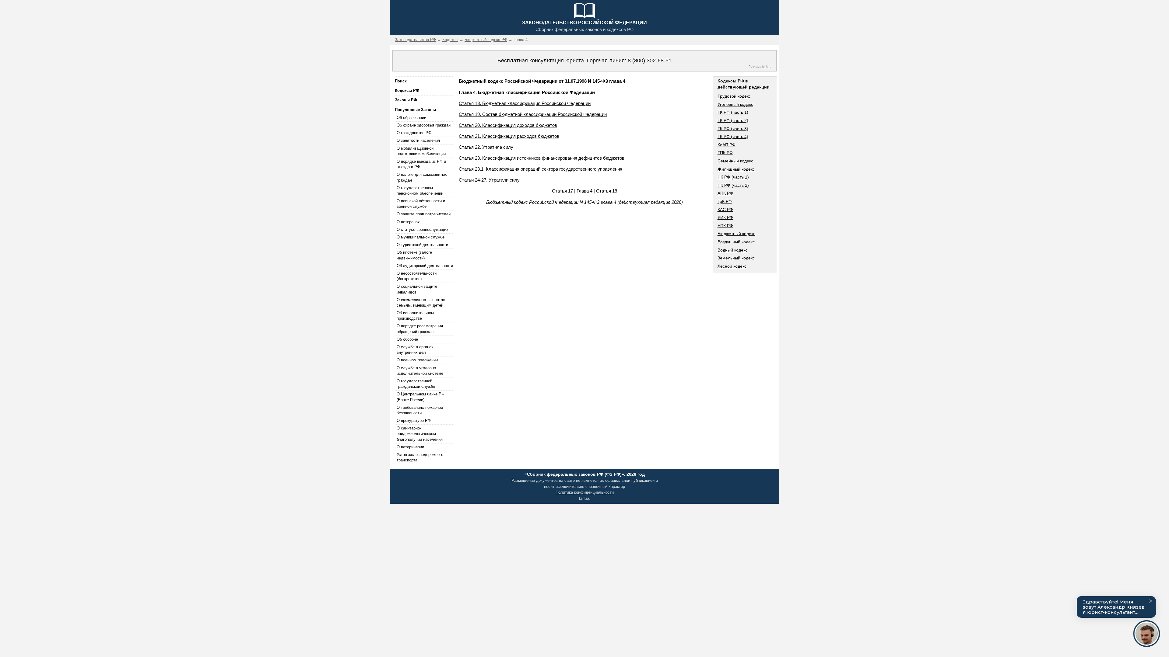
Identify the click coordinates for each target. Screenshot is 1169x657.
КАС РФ (725, 209)
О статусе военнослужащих (422, 229)
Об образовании (411, 117)
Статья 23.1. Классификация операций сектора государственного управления (540, 169)
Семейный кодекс (735, 160)
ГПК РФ (725, 152)
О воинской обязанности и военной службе (421, 204)
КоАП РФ (726, 144)
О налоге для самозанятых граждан (422, 177)
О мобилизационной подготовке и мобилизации (421, 151)
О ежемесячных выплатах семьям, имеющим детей (421, 302)
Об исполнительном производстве (415, 316)
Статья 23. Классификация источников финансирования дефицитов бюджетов (541, 158)
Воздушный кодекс (736, 241)
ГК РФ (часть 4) (733, 136)
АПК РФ (725, 193)
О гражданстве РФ (414, 132)
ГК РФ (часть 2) (733, 120)
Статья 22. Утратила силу (486, 147)
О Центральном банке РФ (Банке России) (420, 397)
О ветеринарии (410, 447)
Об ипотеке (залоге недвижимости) (414, 255)
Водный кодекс (732, 250)
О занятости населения (418, 140)
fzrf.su (584, 498)
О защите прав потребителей (424, 214)
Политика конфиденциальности (585, 492)
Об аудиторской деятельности (425, 265)
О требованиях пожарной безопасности (420, 410)
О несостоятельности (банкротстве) (417, 276)
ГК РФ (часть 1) (733, 112)
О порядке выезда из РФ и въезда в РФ (421, 164)
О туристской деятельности (422, 244)
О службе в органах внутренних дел (415, 350)
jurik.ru (766, 66)
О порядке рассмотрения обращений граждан (420, 329)
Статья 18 (606, 190)
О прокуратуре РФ (414, 420)
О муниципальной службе (420, 237)
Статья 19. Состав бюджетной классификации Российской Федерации (533, 114)
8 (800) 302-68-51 (650, 60)
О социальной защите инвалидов (417, 289)
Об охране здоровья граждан (424, 125)
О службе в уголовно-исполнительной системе (420, 371)
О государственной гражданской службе (416, 384)
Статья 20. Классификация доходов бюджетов (508, 125)
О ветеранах (408, 222)
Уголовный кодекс (735, 104)
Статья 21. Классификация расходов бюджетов (509, 136)
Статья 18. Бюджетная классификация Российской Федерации (525, 103)
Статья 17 (562, 190)
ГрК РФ (725, 201)
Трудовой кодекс (734, 96)
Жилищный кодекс (736, 169)
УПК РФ (725, 225)
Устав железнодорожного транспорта (420, 457)
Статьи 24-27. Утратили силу (489, 179)
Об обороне (407, 339)
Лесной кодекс (732, 266)
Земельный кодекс (736, 257)
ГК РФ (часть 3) (733, 128)
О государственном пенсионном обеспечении (420, 191)
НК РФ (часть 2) (733, 185)
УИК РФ (725, 217)
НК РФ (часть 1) (733, 177)
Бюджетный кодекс (736, 233)
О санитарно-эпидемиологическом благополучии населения (420, 433)
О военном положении (417, 360)
